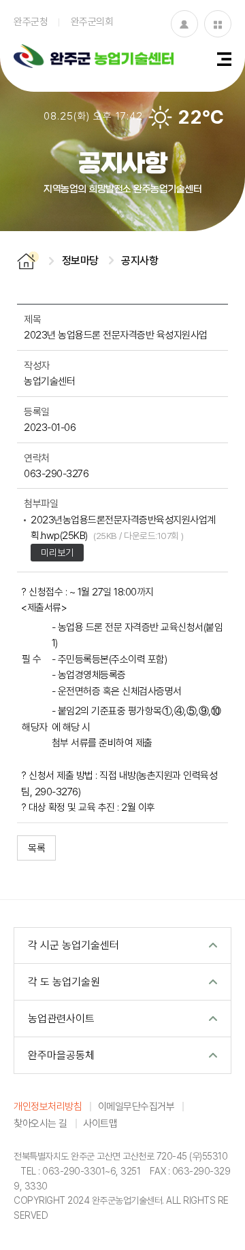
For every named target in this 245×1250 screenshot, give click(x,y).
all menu (224, 59)
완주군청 (31, 21)
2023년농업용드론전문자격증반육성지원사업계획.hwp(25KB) (123, 527)
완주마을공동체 (61, 1054)
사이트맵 (100, 1123)
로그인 (184, 23)
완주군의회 (92, 21)
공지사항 (139, 260)
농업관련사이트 (61, 1018)
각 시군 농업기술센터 (73, 944)
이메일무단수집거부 (136, 1106)
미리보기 (57, 552)
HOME (28, 260)
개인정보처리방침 (48, 1106)
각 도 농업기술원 (64, 981)
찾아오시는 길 (40, 1123)
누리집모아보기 (217, 23)
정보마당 (80, 260)
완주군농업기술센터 (94, 57)
